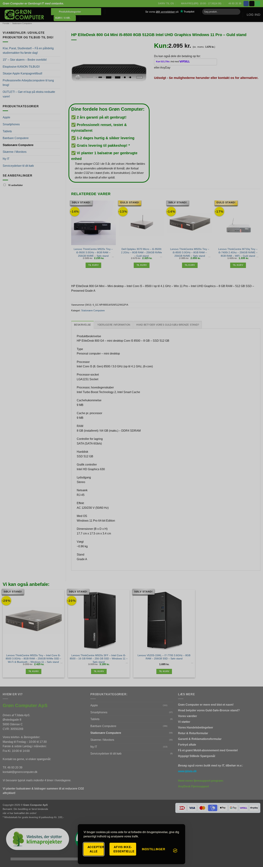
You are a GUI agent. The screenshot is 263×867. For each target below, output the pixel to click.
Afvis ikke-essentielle (123, 849)
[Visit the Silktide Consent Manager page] (175, 850)
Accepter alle (95, 849)
